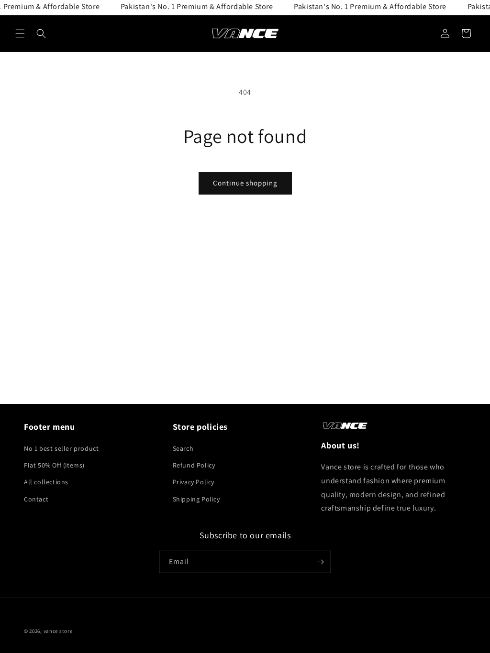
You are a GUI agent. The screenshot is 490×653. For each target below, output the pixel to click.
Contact (36, 499)
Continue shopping (245, 182)
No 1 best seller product (61, 448)
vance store (58, 631)
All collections (46, 482)
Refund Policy (194, 465)
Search (183, 448)
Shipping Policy (196, 499)
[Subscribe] (320, 562)
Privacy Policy (193, 482)
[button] (20, 33)
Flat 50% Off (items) (54, 465)
